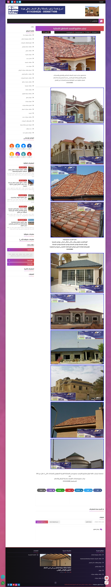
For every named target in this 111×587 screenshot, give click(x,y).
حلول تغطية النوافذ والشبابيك (19, 197)
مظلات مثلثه (29, 90)
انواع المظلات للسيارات (26, 43)
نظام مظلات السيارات (27, 121)
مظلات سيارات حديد (27, 117)
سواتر (100, 570)
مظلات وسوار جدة (27, 35)
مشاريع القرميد (69, 32)
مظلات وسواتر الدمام (27, 39)
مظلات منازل (29, 51)
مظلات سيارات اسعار (27, 109)
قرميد (30, 113)
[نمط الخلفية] (106, 582)
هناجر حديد (29, 58)
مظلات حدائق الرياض (27, 74)
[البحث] (8, 2)
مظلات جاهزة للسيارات (26, 78)
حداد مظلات (29, 129)
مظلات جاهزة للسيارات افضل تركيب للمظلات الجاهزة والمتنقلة (17, 170)
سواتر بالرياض (98, 566)
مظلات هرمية (28, 86)
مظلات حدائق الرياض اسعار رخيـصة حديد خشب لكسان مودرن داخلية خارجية (17, 184)
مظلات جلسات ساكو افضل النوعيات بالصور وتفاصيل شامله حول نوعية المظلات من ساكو (17, 210)
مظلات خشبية (28, 62)
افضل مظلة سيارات (27, 105)
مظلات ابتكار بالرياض (27, 47)
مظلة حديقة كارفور (27, 94)
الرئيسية (101, 2)
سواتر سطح (29, 97)
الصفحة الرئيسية (79, 32)
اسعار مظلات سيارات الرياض (25, 70)
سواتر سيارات (28, 101)
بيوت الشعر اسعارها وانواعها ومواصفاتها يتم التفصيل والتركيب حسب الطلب (18, 224)
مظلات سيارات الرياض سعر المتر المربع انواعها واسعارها (78, 584)
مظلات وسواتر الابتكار (96, 555)
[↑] (55, 582)
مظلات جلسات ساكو (27, 82)
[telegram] (20, 2)
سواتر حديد (29, 66)
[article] (53, 500)
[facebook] (8, 585)
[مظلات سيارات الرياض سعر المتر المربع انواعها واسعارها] (92, 11)
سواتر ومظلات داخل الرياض (95, 563)
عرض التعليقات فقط (54, 522)
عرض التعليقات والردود (41, 522)
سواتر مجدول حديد (27, 133)
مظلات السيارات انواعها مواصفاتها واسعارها (90, 559)
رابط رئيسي (94, 21)
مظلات (32, 27)
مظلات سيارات (98, 578)
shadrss (68, 572)
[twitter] (12, 2)
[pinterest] (15, 2)
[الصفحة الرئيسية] (101, 21)
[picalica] (21, 585)
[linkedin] (17, 2)
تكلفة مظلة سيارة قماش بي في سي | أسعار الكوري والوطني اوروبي (57, 568)
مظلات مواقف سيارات (96, 574)
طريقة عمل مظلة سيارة (26, 125)
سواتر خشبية (28, 54)
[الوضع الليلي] (106, 578)
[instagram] (16, 585)
